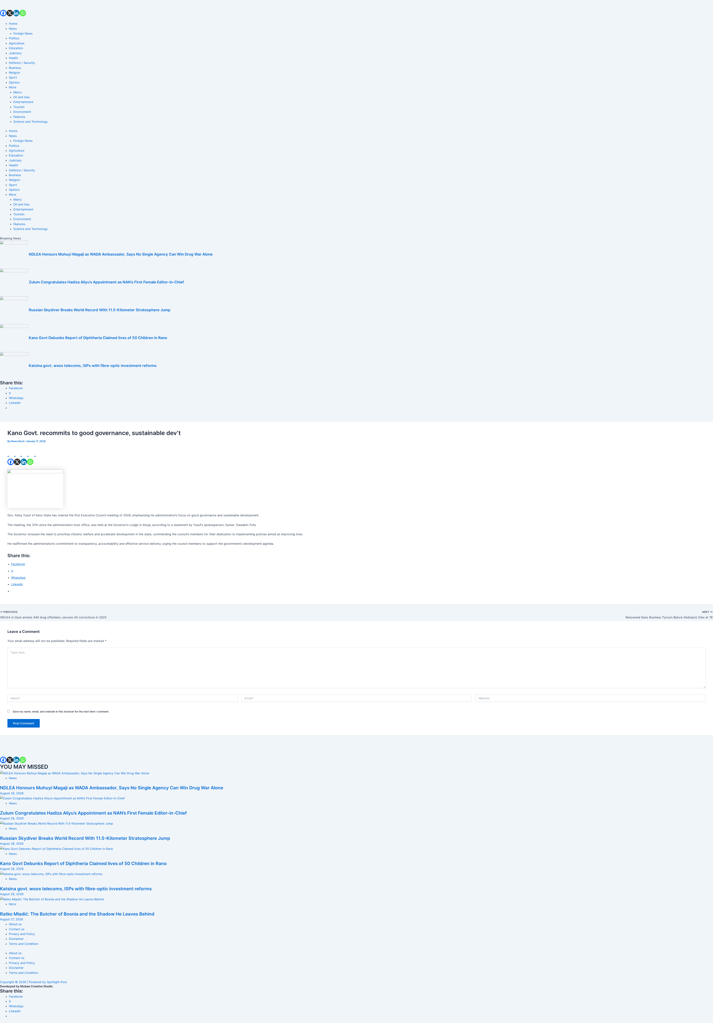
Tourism (19, 107)
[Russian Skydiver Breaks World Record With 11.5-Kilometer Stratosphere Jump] (56, 823)
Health (13, 58)
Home (13, 23)
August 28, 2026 (12, 793)
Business (15, 68)
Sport (13, 77)
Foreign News (22, 33)
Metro (17, 92)
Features (19, 117)
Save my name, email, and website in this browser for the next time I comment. (61, 711)
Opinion (14, 82)
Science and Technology (30, 121)
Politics (14, 38)
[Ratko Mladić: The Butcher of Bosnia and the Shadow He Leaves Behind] (52, 899)
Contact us (16, 929)
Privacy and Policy (22, 934)
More (12, 87)
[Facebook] (3, 8)
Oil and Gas (21, 97)
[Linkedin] (16, 8)
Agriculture (16, 43)
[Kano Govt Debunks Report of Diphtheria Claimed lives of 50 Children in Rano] (56, 848)
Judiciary (15, 53)
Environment (22, 112)
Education (16, 48)
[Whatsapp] (22, 8)
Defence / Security (22, 63)
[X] (9, 8)
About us (15, 924)
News (13, 28)
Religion (14, 72)
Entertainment (23, 102)
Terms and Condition (23, 944)
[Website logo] (356, 18)
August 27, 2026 (11, 919)
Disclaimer (16, 939)
